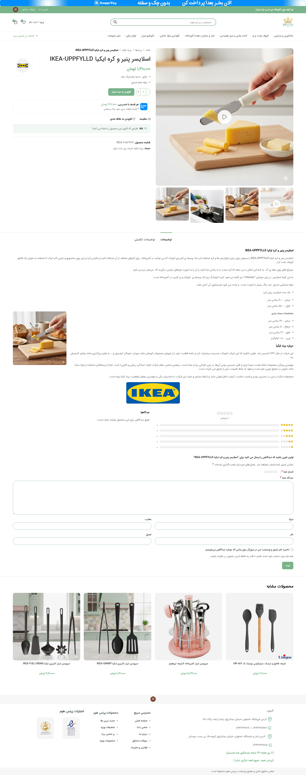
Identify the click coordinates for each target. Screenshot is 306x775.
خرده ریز (128, 148)
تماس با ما (142, 727)
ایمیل (148, 534)
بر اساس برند (108, 734)
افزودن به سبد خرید (121, 92)
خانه (148, 50)
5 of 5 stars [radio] (265, 472)
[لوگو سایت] (288, 22)
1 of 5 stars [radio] (276, 472)
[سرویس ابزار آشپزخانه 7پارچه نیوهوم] (188, 626)
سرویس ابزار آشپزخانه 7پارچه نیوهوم (188, 664)
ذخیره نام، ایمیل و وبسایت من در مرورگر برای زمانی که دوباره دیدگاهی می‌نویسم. (247, 550)
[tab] (166, 237)
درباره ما (143, 734)
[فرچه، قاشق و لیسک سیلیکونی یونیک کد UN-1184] (259, 626)
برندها (138, 50)
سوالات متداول (139, 741)
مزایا (291, 519)
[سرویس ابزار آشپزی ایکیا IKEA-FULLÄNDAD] (46, 626)
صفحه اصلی (141, 721)
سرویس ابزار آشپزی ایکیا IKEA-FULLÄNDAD (46, 664)
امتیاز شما (287, 471)
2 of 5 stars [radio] (273, 472)
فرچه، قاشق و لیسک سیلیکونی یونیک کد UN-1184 (259, 664)
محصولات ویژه (107, 741)
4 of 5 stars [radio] (268, 472)
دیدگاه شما (286, 478)
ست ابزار (118, 148)
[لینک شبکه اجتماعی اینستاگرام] (15, 9)
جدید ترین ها (108, 721)
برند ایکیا (126, 50)
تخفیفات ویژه (108, 727)
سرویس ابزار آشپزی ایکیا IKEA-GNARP (117, 664)
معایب (148, 519)
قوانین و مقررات (139, 747)
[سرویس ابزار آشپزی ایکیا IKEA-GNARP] (117, 626)
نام (291, 534)
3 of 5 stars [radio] (271, 472)
